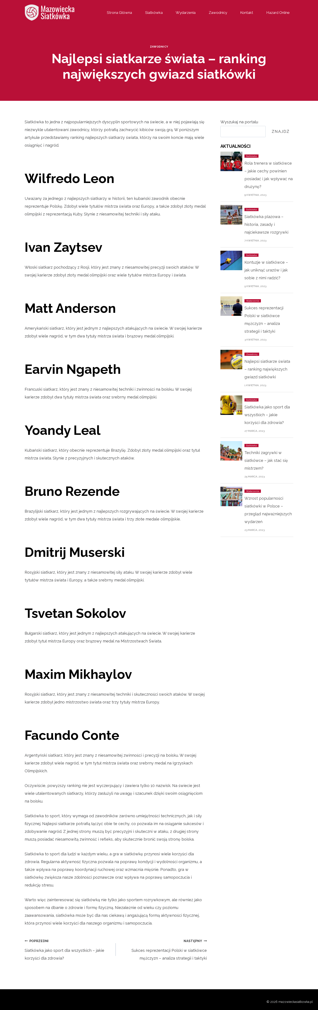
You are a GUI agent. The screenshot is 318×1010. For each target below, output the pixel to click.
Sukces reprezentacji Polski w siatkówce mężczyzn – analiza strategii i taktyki (169, 949)
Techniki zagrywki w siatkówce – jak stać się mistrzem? (266, 460)
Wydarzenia (186, 12)
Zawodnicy (218, 12)
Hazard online (278, 12)
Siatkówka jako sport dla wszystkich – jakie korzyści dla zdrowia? (64, 949)
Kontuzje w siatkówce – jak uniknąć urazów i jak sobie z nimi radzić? (266, 270)
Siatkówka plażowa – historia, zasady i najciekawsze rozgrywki (266, 224)
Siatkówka (154, 12)
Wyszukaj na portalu (239, 122)
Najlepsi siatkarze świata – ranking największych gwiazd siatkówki (267, 369)
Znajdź (280, 131)
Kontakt (246, 12)
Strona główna (119, 12)
